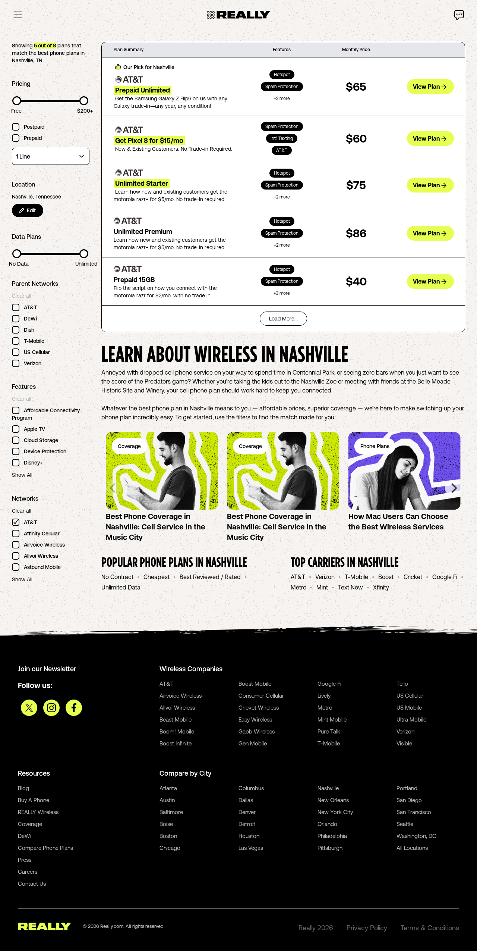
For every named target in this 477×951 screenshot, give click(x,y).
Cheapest (156, 576)
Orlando (327, 824)
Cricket (413, 576)
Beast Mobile (175, 719)
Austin (167, 800)
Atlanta (168, 788)
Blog (23, 788)
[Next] (453, 488)
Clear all (21, 296)
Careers (27, 872)
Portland (407, 788)
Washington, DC (416, 836)
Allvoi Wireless (177, 707)
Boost (386, 576)
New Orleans (333, 800)
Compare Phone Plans (45, 848)
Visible (404, 743)
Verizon (325, 576)
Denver (247, 812)
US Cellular (410, 695)
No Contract (117, 576)
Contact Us (32, 883)
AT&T (298, 576)
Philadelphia (332, 836)
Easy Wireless (255, 719)
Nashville (328, 788)
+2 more (282, 98)
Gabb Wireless (256, 731)
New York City (335, 812)
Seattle (405, 824)
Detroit (246, 824)
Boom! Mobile (176, 731)
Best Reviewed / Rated (210, 576)
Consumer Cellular (261, 695)
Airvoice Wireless (180, 695)
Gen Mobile (252, 743)
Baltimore (171, 812)
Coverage (30, 824)
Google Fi (444, 576)
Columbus (251, 788)
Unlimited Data (120, 587)
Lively (324, 695)
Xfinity (381, 587)
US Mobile (409, 707)
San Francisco (414, 812)
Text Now (350, 587)
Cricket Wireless (258, 707)
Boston (168, 836)
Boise (166, 824)
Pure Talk (329, 731)
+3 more (282, 293)
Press (24, 860)
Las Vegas (250, 848)
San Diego (409, 800)
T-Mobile (356, 576)
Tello (402, 684)
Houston (248, 836)
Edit (31, 210)
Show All (22, 475)
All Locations (412, 848)
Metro (298, 587)
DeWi (24, 836)
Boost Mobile (254, 684)
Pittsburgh (330, 848)
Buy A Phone (33, 800)
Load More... (283, 319)
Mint (322, 587)
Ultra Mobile (411, 719)
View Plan (426, 86)
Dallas (245, 800)
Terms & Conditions (430, 928)
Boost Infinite (175, 743)
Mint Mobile (332, 719)
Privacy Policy (367, 928)
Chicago (169, 848)
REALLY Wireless (38, 812)
